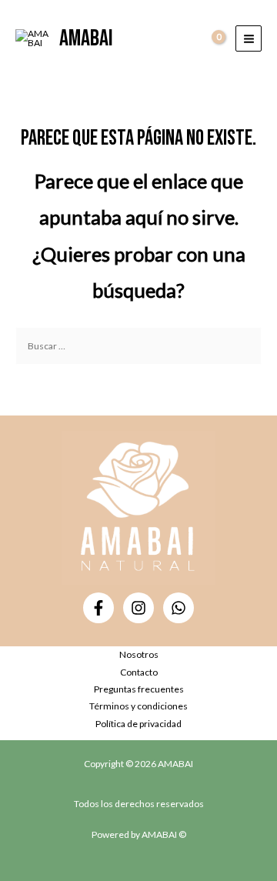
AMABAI (86, 38)
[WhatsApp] (178, 607)
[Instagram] (138, 607)
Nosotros (139, 654)
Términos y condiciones (138, 706)
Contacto (139, 672)
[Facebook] (98, 607)
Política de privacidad (138, 723)
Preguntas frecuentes (139, 689)
